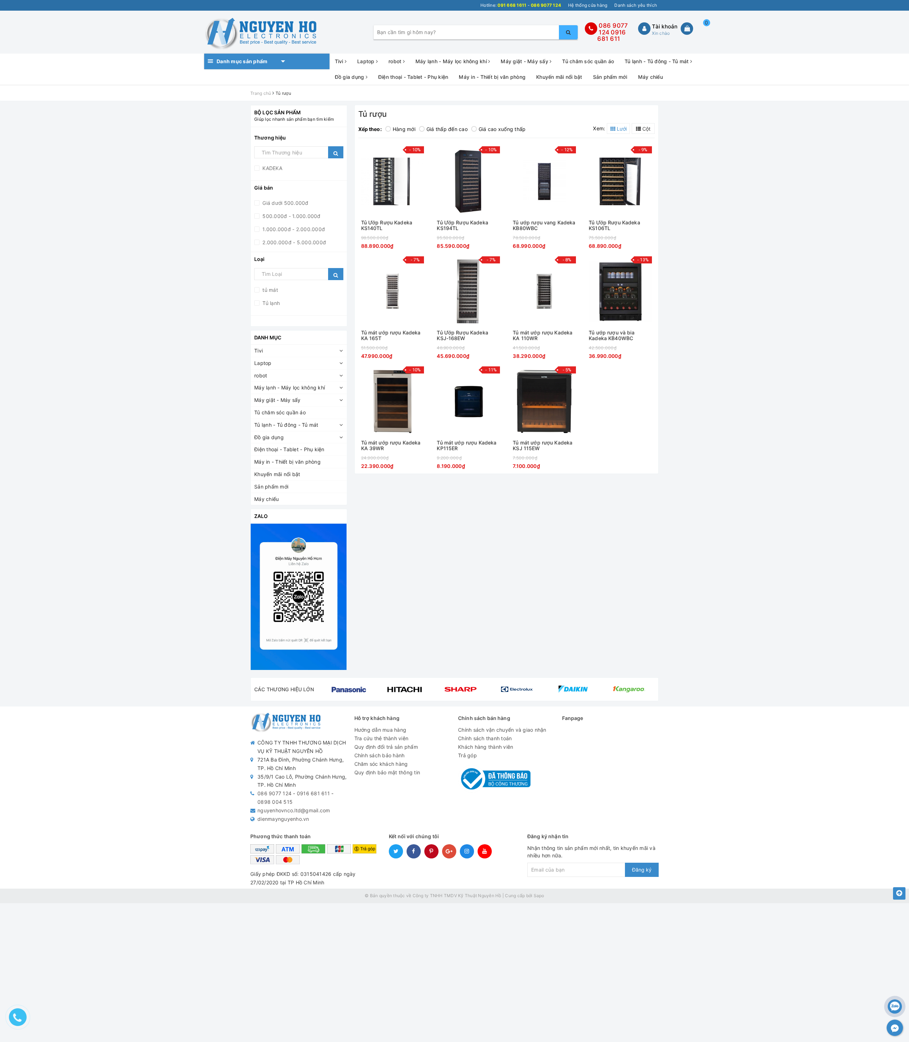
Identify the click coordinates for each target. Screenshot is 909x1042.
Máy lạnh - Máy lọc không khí (451, 61)
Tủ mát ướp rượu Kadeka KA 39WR (391, 445)
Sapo (539, 895)
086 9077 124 (274, 793)
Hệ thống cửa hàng (587, 5)
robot (395, 61)
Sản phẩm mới (610, 77)
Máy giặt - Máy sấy (525, 61)
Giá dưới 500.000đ (285, 203)
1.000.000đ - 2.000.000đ (293, 229)
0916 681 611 (611, 36)
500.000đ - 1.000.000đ (291, 216)
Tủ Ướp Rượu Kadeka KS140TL (387, 225)
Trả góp (467, 755)
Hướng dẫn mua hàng (380, 730)
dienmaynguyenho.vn (283, 819)
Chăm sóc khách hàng (381, 764)
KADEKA (271, 168)
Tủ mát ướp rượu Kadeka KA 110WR (542, 335)
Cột (646, 129)
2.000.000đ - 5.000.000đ (293, 242)
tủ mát (269, 290)
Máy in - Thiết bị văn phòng (492, 77)
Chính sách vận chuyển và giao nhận (502, 730)
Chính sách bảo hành (379, 755)
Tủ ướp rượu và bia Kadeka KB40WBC (612, 335)
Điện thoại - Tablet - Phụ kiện (413, 77)
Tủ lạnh (270, 303)
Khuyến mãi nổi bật (559, 77)
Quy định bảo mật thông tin (387, 772)
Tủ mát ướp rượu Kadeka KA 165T (391, 335)
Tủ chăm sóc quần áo (588, 61)
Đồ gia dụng (350, 77)
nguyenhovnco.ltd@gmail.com (293, 810)
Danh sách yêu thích (635, 5)
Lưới (621, 129)
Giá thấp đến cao (447, 129)
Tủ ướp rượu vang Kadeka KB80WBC (544, 225)
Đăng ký (642, 870)
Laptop (366, 61)
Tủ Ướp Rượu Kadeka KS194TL (462, 225)
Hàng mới (404, 129)
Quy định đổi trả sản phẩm (386, 747)
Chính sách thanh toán (485, 738)
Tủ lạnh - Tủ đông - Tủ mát (657, 61)
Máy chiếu (650, 77)
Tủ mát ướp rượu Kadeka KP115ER (466, 445)
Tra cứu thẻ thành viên (381, 738)
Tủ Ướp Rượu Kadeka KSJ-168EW (462, 335)
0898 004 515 (275, 802)
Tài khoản (664, 26)
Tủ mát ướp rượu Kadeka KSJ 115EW (542, 445)
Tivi (340, 61)
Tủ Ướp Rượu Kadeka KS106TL (614, 225)
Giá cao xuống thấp (502, 129)
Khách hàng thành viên (485, 747)
